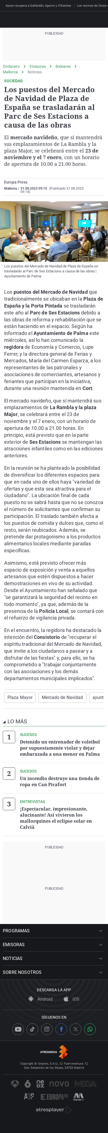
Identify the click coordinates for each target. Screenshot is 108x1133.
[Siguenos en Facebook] (61, 1029)
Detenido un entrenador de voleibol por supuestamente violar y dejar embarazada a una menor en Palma (60, 748)
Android (44, 999)
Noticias (35, 72)
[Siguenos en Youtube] (18, 1029)
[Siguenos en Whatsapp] (90, 1029)
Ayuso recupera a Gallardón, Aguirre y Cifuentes (38, 5)
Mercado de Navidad (62, 697)
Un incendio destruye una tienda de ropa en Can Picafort (59, 781)
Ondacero (11, 66)
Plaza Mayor (19, 697)
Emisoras (38, 66)
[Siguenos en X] (75, 1029)
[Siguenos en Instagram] (47, 1029)
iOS (75, 999)
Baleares (63, 66)
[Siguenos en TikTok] (32, 1029)
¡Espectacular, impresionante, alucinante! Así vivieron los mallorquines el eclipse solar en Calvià (56, 818)
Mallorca (10, 72)
